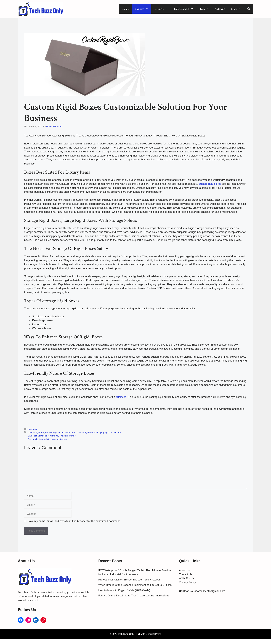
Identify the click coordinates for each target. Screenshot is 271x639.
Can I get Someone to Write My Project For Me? (52, 435)
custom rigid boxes (210, 183)
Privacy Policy (187, 582)
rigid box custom (113, 432)
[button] (248, 9)
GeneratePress (153, 634)
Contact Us (185, 574)
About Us (184, 570)
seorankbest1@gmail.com (209, 591)
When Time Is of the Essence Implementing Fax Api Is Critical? (135, 584)
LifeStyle (159, 9)
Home (125, 9)
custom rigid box (36, 432)
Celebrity (220, 9)
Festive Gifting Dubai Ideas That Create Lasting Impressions (133, 595)
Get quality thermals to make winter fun (47, 439)
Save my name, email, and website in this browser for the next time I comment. (74, 521)
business (121, 396)
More (234, 9)
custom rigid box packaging (90, 432)
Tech (202, 9)
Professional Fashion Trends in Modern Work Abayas (129, 579)
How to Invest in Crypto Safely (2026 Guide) (124, 590)
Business (139, 9)
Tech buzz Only (27, 592)
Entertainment (181, 9)
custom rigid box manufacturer (60, 432)
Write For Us (186, 578)
